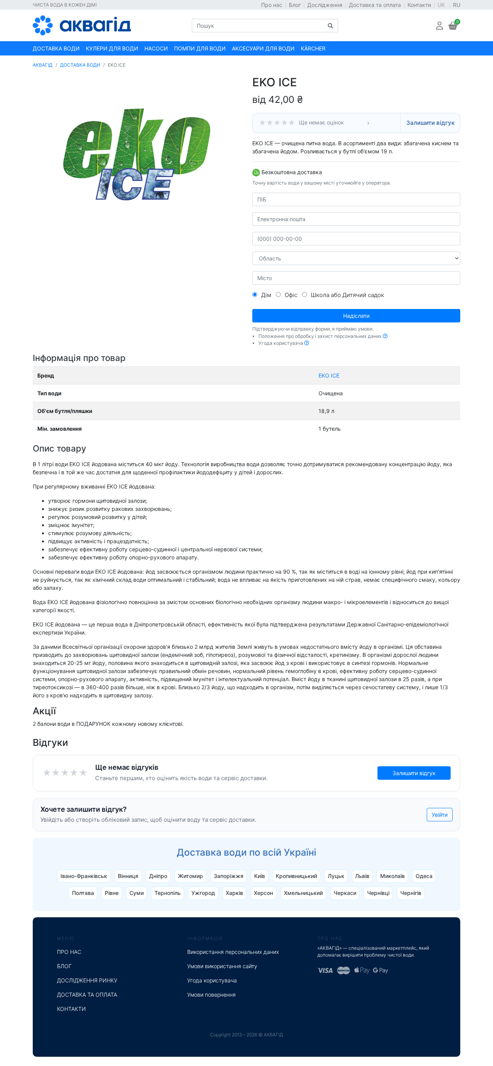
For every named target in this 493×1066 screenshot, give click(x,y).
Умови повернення (211, 994)
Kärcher (313, 48)
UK (442, 5)
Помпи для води (200, 48)
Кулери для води (112, 48)
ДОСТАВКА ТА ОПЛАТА (87, 994)
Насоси (156, 48)
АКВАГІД (42, 65)
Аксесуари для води (263, 48)
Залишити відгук (430, 122)
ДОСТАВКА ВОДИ (80, 65)
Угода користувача (212, 980)
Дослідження (324, 5)
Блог (295, 5)
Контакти (419, 5)
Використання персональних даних (233, 951)
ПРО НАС (69, 951)
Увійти (440, 814)
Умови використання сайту (222, 966)
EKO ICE (329, 375)
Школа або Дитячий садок (347, 295)
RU (456, 5)
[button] (439, 25)
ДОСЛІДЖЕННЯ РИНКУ (87, 980)
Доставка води (56, 48)
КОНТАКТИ (71, 1009)
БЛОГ (64, 966)
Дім (266, 295)
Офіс (291, 295)
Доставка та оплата (375, 5)
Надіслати (356, 315)
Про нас (271, 5)
